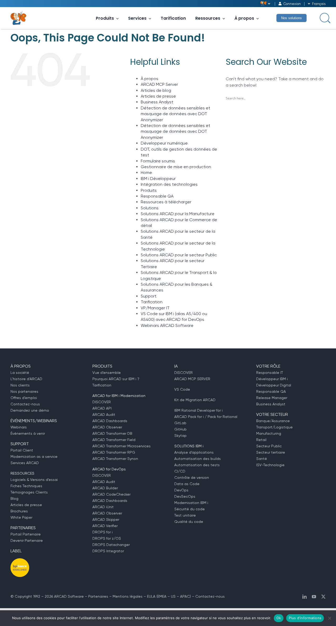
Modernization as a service (33, 456)
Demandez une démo (29, 410)
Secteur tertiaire (270, 452)
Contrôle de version (191, 477)
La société (19, 372)
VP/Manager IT (155, 307)
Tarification (173, 18)
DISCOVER (101, 402)
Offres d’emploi (23, 398)
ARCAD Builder (105, 488)
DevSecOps (184, 496)
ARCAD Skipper (105, 519)
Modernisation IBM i (191, 503)
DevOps (181, 490)
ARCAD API (102, 408)
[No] (329, 618)
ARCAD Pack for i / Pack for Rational (205, 417)
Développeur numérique (164, 143)
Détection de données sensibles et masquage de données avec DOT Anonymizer (175, 113)
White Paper (21, 517)
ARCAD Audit (103, 414)
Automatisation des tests (197, 465)
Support (148, 296)
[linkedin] (304, 597)
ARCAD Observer (107, 427)
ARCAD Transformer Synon (115, 459)
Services (137, 18)
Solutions (150, 207)
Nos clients (20, 385)
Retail (261, 440)
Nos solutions (291, 18)
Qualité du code (188, 521)
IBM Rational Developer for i (198, 410)
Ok (278, 618)
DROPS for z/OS (106, 538)
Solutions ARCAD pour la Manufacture (177, 213)
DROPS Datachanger (111, 545)
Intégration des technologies (169, 184)
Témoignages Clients (29, 492)
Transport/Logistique (274, 427)
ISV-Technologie (270, 465)
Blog (14, 498)
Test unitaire (185, 515)
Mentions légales (128, 596)
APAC (185, 596)
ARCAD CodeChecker (111, 494)
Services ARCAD (24, 463)
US (173, 596)
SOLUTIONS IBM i (188, 446)
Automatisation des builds (197, 459)
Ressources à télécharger (166, 201)
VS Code (182, 389)
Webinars (18, 427)
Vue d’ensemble (106, 372)
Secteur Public (269, 446)
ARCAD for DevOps (109, 469)
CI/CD (179, 471)
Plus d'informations (305, 618)
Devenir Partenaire (26, 540)
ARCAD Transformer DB (112, 433)
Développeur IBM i (272, 379)
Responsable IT (269, 372)
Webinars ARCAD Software (167, 325)
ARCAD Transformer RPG (113, 452)
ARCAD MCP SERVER (192, 379)
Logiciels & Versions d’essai (34, 480)
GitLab (180, 423)
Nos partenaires (24, 391)
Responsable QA (157, 196)
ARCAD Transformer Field (113, 440)
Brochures (19, 511)
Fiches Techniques (26, 486)
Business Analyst (157, 101)
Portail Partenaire (25, 534)
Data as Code (187, 484)
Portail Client (21, 450)
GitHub (180, 429)
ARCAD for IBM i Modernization (118, 396)
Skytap (180, 435)
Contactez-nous (25, 404)
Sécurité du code (189, 509)
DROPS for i (102, 532)
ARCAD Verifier (105, 526)
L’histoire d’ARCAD (26, 379)
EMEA (162, 596)
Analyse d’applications (194, 452)
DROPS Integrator (108, 551)
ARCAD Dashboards (109, 421)
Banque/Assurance (273, 421)
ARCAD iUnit (103, 507)
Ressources (207, 18)
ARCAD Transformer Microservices (121, 446)
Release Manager (271, 398)
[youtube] (314, 597)
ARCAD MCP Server (159, 84)
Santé (261, 459)
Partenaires (98, 596)
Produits (105, 18)
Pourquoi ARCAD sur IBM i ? (115, 379)
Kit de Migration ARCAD (195, 400)
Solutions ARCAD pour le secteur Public (179, 254)
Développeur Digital (273, 385)
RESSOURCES (22, 473)
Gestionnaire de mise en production (176, 166)
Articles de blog (156, 90)
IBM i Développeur (158, 178)
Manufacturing (268, 433)
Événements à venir (27, 433)
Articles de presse (158, 96)
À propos (244, 18)
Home (146, 172)
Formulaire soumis (158, 160)
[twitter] (323, 597)
